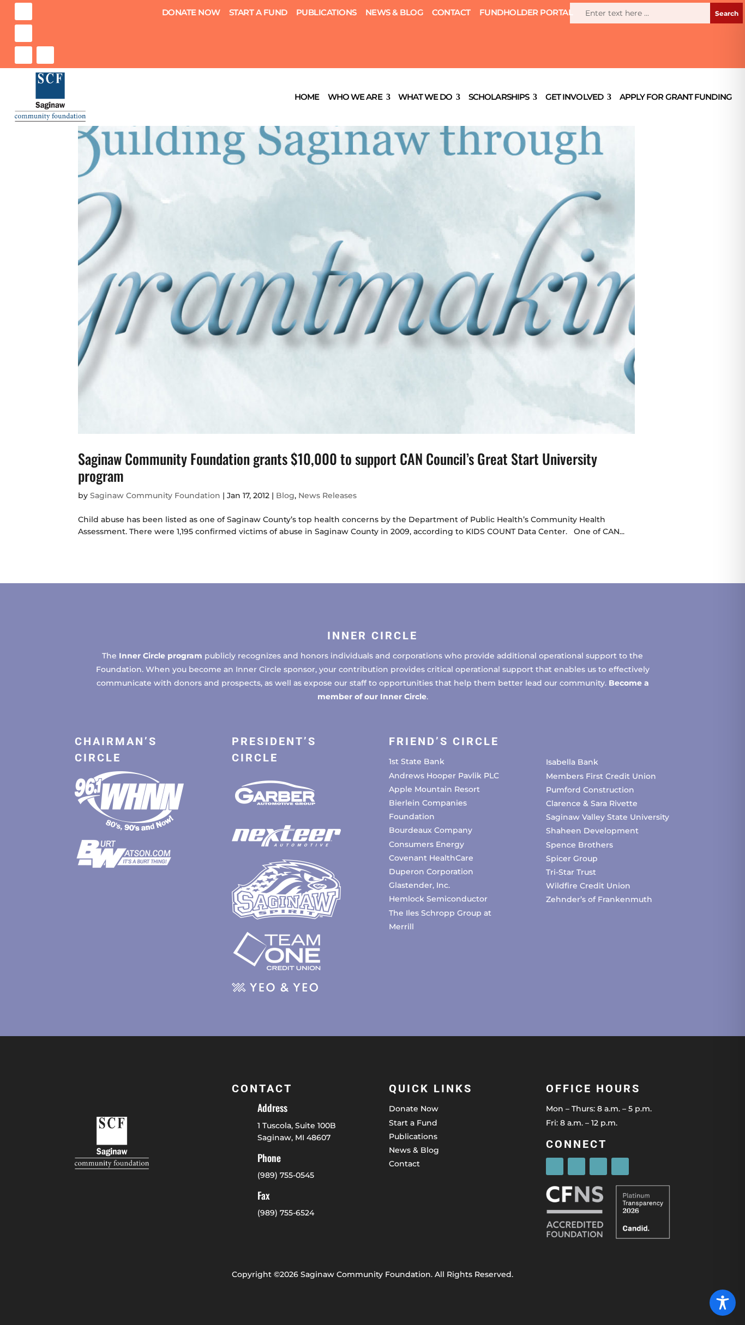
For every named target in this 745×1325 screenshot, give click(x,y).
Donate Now (191, 13)
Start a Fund (258, 13)
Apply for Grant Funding (676, 97)
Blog (285, 495)
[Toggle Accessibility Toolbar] (722, 1302)
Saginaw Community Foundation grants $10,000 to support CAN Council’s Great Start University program (337, 467)
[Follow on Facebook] (23, 11)
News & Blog (394, 13)
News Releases (327, 495)
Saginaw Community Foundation (155, 495)
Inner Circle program (160, 656)
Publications (326, 13)
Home (307, 97)
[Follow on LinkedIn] (23, 55)
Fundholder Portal (526, 13)
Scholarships (498, 97)
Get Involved (574, 97)
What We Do (425, 97)
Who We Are (355, 97)
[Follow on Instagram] (23, 33)
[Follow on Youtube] (45, 55)
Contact (451, 13)
